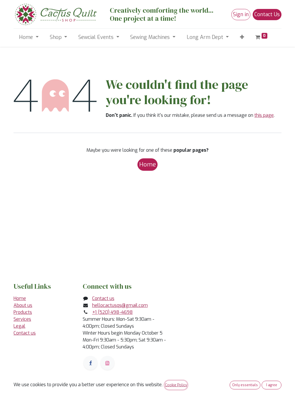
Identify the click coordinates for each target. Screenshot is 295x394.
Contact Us (267, 14)
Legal (19, 326)
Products (23, 312)
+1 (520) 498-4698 (112, 312)
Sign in (241, 14)
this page (264, 115)
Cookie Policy (176, 385)
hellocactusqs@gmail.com (120, 305)
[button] (242, 37)
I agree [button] (271, 385)
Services (22, 319)
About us (23, 305)
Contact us (25, 333)
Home (147, 164)
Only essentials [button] (245, 385)
